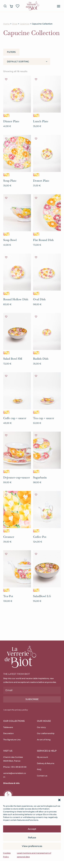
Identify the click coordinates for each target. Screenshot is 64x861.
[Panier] (11, 6)
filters (11, 52)
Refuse (32, 837)
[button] (59, 800)
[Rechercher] (5, 6)
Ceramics (24, 24)
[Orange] (6, 115)
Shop (14, 24)
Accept (32, 828)
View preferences (32, 846)
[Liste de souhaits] (17, 6)
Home (6, 24)
